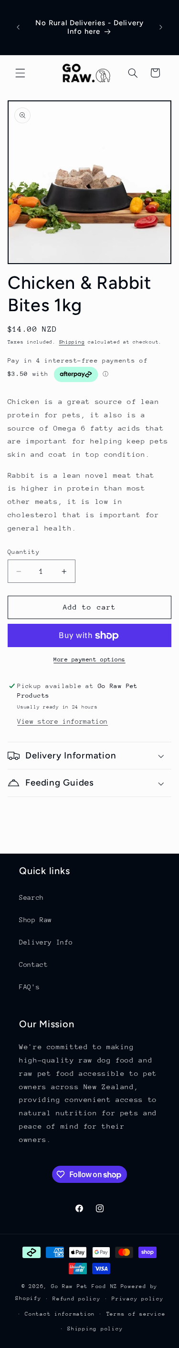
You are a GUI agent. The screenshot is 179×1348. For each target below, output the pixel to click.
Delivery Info (46, 942)
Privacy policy (137, 1299)
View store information (62, 721)
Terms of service (136, 1314)
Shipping (72, 342)
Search (31, 897)
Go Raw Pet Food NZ (84, 1286)
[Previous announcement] (18, 27)
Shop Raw (35, 920)
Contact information (60, 1314)
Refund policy (77, 1299)
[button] (20, 73)
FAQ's (29, 987)
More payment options (89, 659)
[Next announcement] (160, 27)
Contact (33, 964)
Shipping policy (95, 1329)
